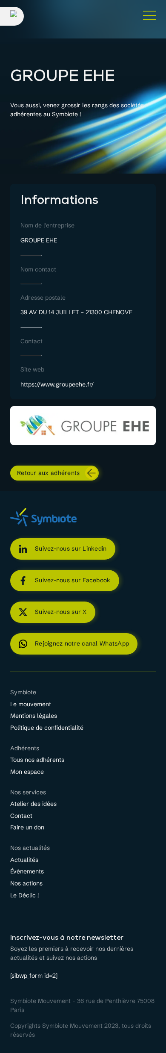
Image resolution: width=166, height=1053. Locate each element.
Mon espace (27, 772)
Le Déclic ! (24, 895)
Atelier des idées (33, 804)
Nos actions (26, 883)
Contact (21, 816)
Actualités (24, 860)
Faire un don (27, 827)
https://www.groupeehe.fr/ (57, 384)
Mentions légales (33, 716)
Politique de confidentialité (46, 728)
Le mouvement (30, 704)
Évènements (27, 871)
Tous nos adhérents (37, 760)
